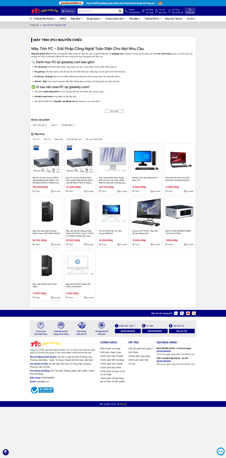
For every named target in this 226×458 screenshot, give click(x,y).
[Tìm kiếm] (120, 11)
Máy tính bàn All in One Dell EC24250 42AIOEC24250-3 (177, 179)
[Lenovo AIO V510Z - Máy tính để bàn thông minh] (146, 212)
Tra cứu (163, 11)
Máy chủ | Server (173, 18)
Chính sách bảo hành (110, 367)
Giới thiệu (133, 352)
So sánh (57, 191)
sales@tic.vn (43, 381)
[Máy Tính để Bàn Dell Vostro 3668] (46, 265)
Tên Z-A (47, 139)
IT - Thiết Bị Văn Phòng (42, 18)
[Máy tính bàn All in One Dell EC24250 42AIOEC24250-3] (179, 159)
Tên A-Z (36, 139)
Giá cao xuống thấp (94, 139)
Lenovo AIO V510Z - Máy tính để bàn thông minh (145, 232)
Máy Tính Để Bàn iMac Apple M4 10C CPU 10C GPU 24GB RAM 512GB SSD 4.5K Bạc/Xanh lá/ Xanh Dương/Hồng (113, 180)
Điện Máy (76, 18)
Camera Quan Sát (114, 18)
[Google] (194, 313)
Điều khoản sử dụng (110, 348)
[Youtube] (188, 313)
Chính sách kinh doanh (111, 363)
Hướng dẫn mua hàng (139, 356)
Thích (37, 191)
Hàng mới (59, 139)
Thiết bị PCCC (152, 18)
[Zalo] (176, 313)
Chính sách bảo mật (138, 360)
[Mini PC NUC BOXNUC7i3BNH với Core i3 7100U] (179, 212)
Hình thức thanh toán (110, 352)
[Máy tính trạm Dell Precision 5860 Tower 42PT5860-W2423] (46, 212)
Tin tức (190, 18)
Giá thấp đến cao (74, 139)
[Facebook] (182, 313)
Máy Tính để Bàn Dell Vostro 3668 (45, 285)
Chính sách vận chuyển (111, 356)
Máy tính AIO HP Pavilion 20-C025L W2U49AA (78, 285)
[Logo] (45, 11)
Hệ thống (149, 11)
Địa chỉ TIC (181, 331)
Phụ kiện (134, 18)
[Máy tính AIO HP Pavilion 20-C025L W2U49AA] (79, 265)
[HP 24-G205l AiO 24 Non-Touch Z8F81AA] (113, 212)
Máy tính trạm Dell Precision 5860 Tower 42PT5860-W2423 (46, 232)
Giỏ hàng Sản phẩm (177, 11)
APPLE (63, 18)
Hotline (134, 11)
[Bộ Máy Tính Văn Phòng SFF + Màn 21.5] (146, 159)
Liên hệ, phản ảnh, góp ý (140, 348)
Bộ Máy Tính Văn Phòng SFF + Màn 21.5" (145, 179)
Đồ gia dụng (93, 18)
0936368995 (128, 331)
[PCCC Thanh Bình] (113, 3)
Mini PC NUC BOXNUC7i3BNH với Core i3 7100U (178, 232)
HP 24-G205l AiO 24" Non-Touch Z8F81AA (110, 232)
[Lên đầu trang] (5, 445)
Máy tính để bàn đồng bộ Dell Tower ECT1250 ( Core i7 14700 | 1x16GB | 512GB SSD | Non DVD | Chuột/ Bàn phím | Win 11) (80, 233)
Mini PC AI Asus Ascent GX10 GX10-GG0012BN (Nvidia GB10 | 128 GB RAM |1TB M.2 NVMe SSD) (80, 180)
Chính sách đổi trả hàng (112, 360)
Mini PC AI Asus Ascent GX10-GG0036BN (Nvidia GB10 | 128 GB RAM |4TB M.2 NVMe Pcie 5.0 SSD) (46, 180)
